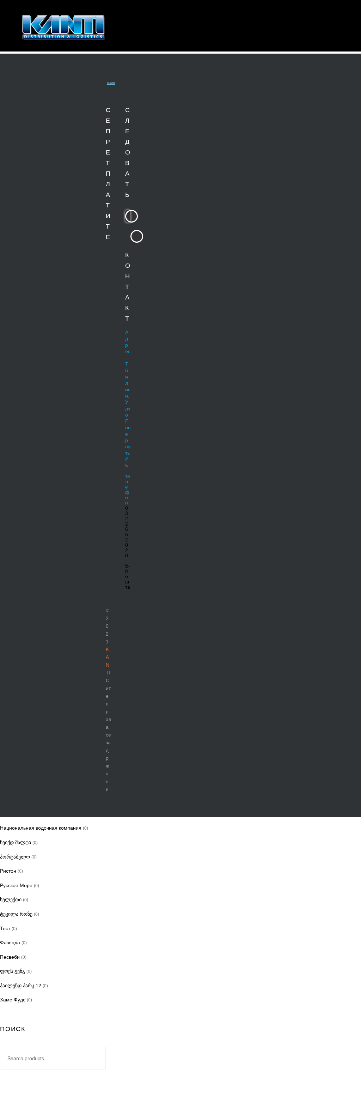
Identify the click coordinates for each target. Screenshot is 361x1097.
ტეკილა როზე (16, 914)
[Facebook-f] (131, 216)
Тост (5, 928)
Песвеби (10, 957)
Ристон (8, 871)
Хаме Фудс (12, 999)
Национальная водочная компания (40, 828)
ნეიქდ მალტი (15, 842)
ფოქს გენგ (12, 971)
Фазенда (10, 942)
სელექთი (11, 899)
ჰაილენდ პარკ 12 (20, 985)
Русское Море (16, 885)
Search (96, 1058)
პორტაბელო (15, 857)
